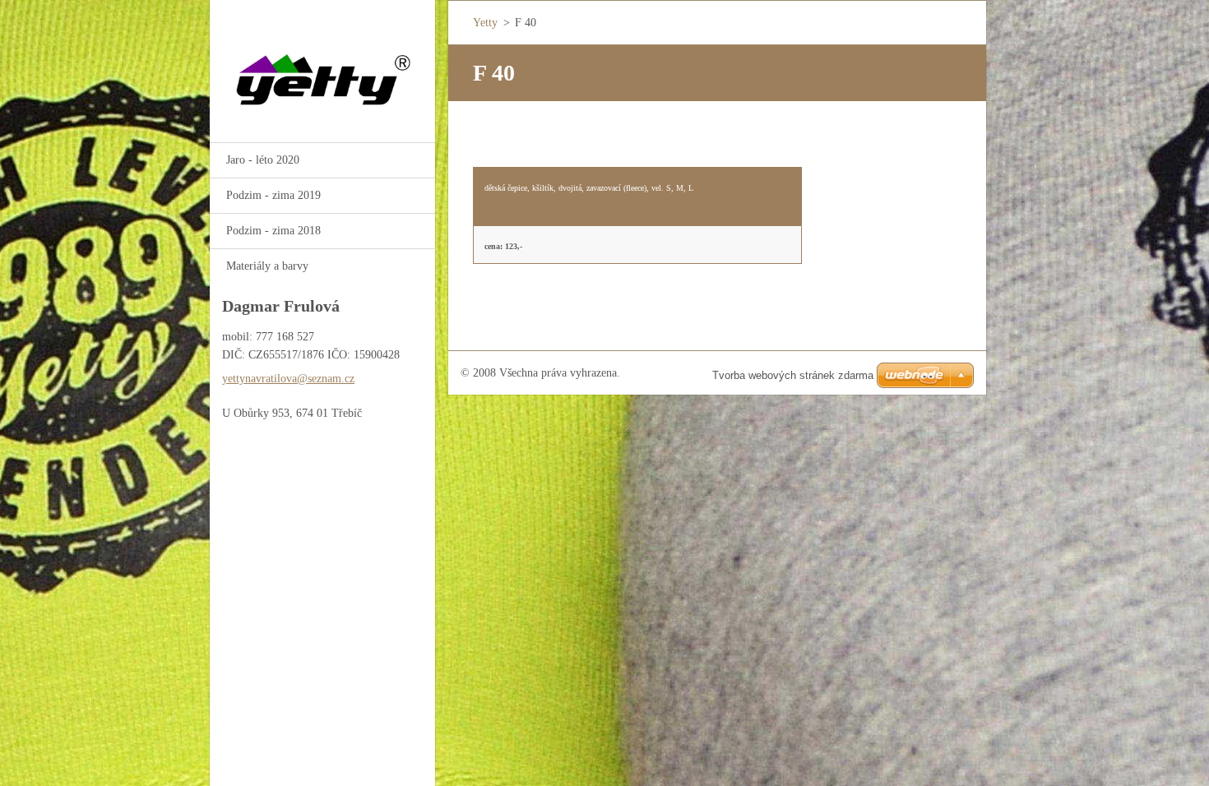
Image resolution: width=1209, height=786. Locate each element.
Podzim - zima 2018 (273, 230)
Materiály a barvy (267, 266)
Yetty (485, 22)
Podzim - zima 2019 (273, 195)
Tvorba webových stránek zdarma (792, 375)
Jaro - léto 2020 (262, 160)
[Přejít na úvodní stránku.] (322, 61)
